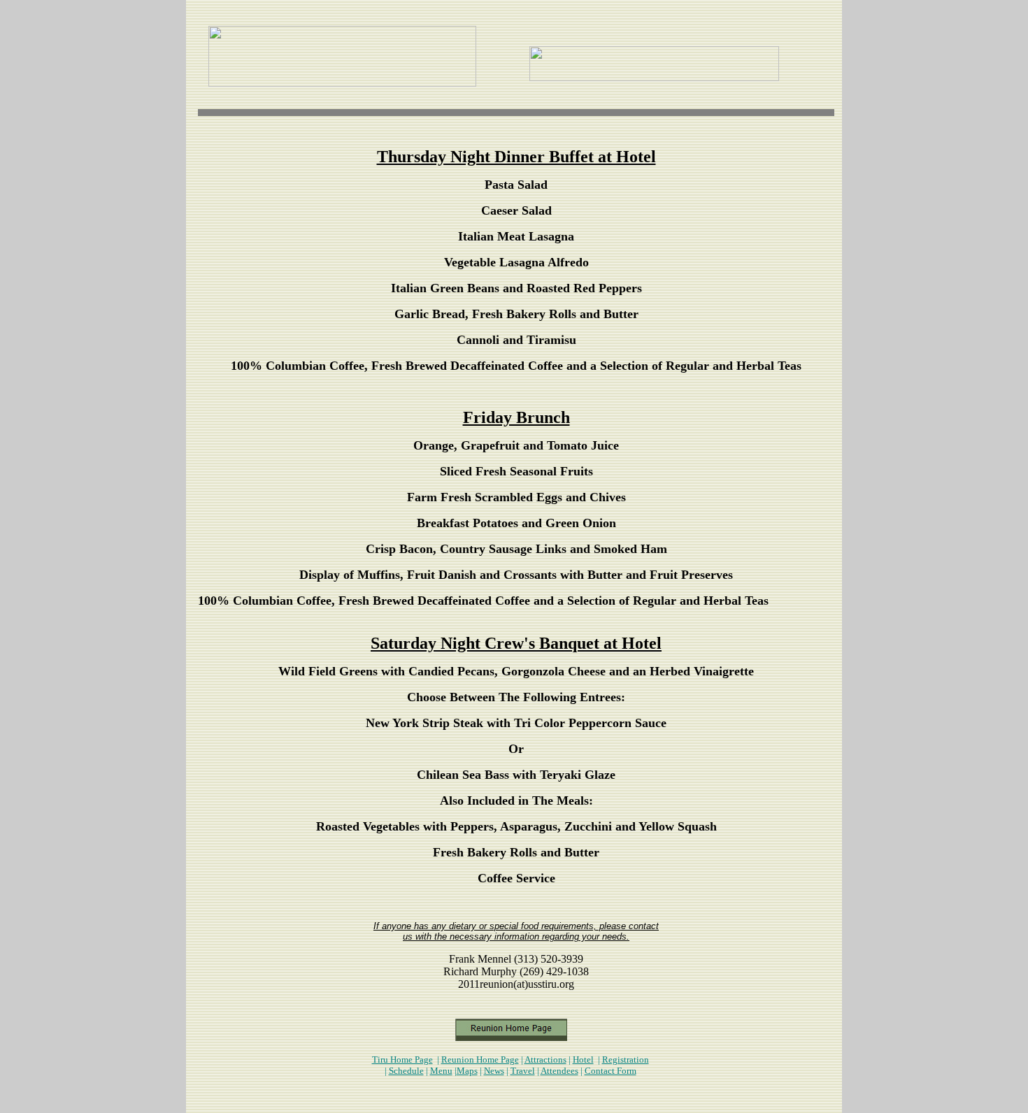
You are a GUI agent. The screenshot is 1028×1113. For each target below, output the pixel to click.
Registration (625, 1059)
